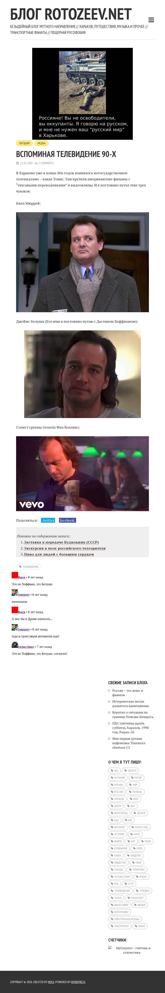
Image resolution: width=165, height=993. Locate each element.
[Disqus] (82, 620)
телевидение (30, 566)
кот (133, 841)
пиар (138, 862)
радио (143, 876)
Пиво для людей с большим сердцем (59, 554)
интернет (120, 827)
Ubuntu (132, 770)
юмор (141, 926)
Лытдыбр (24, 143)
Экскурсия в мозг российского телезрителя (65, 548)
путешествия (122, 876)
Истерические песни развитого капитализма (130, 703)
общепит (136, 855)
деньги (141, 813)
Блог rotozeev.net (71, 13)
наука (117, 855)
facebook (67, 520)
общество (120, 862)
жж (130, 820)
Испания (119, 778)
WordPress (78, 982)
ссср (130, 884)
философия (121, 905)
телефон (144, 891)
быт (133, 806)
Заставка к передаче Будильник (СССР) (61, 542)
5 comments (46, 163)
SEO (116, 770)
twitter (48, 520)
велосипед (121, 813)
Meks (51, 982)
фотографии (121, 912)
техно (118, 898)
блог (136, 799)
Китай (138, 778)
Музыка (118, 785)
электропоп (121, 926)
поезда (118, 869)
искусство (141, 827)
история (119, 834)
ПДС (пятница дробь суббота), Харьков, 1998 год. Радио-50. (130, 727)
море (139, 848)
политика (139, 869)
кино (137, 834)
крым (148, 841)
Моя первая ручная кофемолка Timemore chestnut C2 (128, 743)
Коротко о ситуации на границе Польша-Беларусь (133, 714)
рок (116, 884)
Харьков (119, 799)
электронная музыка (126, 919)
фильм (141, 905)
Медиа (41, 143)
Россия (118, 792)
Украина (137, 792)
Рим (135, 785)
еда (116, 820)
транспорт (137, 898)
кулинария (120, 848)
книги (118, 841)
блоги (117, 806)
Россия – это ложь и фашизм (127, 692)
